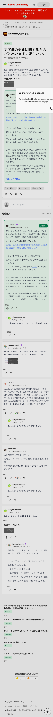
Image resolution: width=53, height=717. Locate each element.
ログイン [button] (22, 102)
